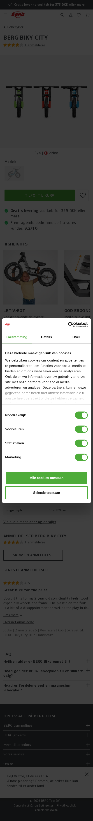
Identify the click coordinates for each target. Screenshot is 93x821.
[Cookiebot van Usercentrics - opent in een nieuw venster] (68, 325)
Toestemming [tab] (16, 337)
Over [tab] (76, 337)
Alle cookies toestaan (46, 478)
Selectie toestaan (46, 493)
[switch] (81, 429)
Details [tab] (46, 337)
